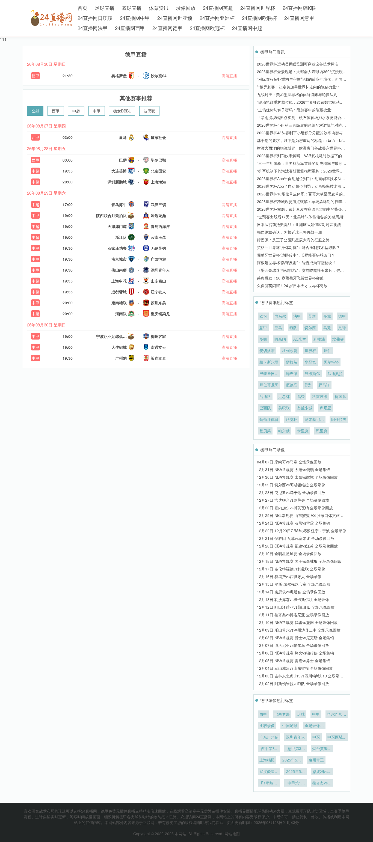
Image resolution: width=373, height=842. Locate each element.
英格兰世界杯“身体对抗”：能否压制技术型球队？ (298, 247)
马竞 (327, 327)
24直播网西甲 (130, 27)
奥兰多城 (304, 407)
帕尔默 (284, 430)
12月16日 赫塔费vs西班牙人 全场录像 (289, 576)
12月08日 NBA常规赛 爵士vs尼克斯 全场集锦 (295, 637)
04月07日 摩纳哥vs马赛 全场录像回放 (289, 462)
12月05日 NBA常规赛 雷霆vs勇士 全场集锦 (293, 660)
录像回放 (186, 7)
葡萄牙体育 (269, 419)
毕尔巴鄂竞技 (336, 714)
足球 (342, 327)
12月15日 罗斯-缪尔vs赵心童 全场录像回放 (293, 584)
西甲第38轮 (269, 749)
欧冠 (263, 316)
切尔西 (310, 327)
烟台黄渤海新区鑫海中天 (321, 749)
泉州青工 (316, 760)
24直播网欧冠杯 (207, 27)
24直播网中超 (247, 27)
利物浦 (319, 339)
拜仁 (327, 350)
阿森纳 (280, 339)
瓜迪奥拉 (335, 373)
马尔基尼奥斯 (314, 419)
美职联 (284, 407)
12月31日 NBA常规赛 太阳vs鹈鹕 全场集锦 (293, 469)
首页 (82, 7)
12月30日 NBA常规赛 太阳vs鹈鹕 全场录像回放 (297, 477)
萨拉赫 (291, 362)
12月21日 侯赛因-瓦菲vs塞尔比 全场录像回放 (295, 538)
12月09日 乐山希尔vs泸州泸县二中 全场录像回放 (299, 630)
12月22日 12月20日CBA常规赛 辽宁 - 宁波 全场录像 (301, 530)
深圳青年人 (295, 737)
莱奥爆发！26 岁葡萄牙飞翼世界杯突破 (290, 278)
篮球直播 (131, 7)
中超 (76, 111)
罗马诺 (324, 385)
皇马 (278, 327)
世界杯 (310, 350)
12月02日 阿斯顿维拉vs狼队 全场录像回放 (293, 683)
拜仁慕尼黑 (269, 385)
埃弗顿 (338, 339)
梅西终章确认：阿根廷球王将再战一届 (289, 232)
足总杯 (284, 396)
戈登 (301, 396)
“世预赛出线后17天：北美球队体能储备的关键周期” (300, 216)
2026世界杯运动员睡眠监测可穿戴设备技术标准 (297, 64)
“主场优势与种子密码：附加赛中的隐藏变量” (294, 109)
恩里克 (321, 430)
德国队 (340, 396)
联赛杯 (291, 419)
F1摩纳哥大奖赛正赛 (269, 783)
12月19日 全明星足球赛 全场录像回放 (289, 553)
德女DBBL (122, 111)
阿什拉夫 (339, 419)
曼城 (327, 316)
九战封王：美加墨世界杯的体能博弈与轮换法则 (297, 94)
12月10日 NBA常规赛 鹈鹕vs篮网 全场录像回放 (297, 622)
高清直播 (229, 75)
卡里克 (303, 430)
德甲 (35, 75)
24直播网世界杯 (257, 7)
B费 (308, 385)
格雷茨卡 (319, 396)
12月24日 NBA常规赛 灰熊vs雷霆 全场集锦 (293, 523)
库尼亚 (325, 407)
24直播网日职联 (95, 17)
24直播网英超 (218, 7)
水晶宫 (310, 362)
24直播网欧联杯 (259, 17)
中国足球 (289, 725)
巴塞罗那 (282, 714)
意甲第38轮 (295, 749)
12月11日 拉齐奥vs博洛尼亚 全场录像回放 (293, 614)
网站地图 (232, 833)
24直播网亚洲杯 (217, 17)
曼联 (263, 339)
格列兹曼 (289, 350)
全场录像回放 (314, 726)
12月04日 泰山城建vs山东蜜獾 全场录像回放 (295, 668)
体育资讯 (158, 7)
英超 (312, 316)
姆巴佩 (291, 373)
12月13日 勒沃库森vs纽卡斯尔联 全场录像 (293, 599)
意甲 (263, 327)
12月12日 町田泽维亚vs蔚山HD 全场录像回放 (295, 607)
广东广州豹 (269, 737)
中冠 (316, 737)
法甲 (297, 316)
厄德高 (291, 385)
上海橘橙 (267, 760)
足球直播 (104, 7)
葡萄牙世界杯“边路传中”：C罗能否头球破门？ (296, 255)
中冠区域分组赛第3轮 (337, 737)
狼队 (293, 327)
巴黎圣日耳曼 (269, 374)
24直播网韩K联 (299, 7)
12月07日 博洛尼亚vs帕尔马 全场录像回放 (293, 645)
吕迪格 (265, 396)
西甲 (56, 111)
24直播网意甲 (299, 17)
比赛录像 (267, 725)
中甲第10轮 (295, 783)
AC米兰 (299, 339)
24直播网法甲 (93, 27)
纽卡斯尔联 (269, 362)
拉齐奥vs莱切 (321, 783)
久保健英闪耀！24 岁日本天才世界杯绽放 (292, 285)
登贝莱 (265, 430)
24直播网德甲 (167, 27)
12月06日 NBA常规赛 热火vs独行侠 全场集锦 (295, 653)
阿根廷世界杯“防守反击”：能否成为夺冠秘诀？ (296, 262)
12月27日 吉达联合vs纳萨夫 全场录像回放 (293, 500)
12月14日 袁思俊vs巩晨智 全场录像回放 (291, 591)
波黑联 (149, 111)
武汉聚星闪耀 (269, 772)
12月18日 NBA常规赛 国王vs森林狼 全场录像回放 (299, 561)
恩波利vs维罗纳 (321, 772)
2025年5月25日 (291, 760)
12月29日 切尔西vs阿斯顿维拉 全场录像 (291, 484)
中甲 (96, 111)
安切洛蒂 (267, 350)
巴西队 (265, 407)
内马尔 (280, 316)
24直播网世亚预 (174, 17)
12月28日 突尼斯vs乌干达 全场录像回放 (291, 492)
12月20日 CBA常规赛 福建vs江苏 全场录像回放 (297, 546)
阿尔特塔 (331, 362)
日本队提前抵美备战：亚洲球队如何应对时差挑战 (299, 224)
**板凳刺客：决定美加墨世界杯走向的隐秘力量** (298, 87)
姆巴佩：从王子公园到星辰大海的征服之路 (293, 239)
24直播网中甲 (135, 17)
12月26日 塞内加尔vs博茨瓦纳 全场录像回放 (295, 507)
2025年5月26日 (295, 772)
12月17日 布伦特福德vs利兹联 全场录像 (291, 569)
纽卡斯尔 (312, 373)
